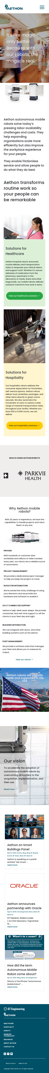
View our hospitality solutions (23, 425)
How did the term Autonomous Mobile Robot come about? (22, 969)
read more (12, 865)
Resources (8, 1040)
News (17, 856)
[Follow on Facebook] (8, 1054)
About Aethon (10, 1043)
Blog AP (29, 853)
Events (19, 853)
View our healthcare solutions (23, 295)
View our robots (23, 659)
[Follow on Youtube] (11, 1054)
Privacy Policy (11, 1063)
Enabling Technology (9, 1035)
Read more (9, 789)
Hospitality (9, 1027)
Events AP (10, 856)
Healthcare (9, 1023)
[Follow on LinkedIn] (5, 1054)
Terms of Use (22, 1063)
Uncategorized (22, 912)
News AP (23, 856)
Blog (24, 853)
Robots (7, 1031)
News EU (29, 856)
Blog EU (35, 853)
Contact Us (9, 1047)
